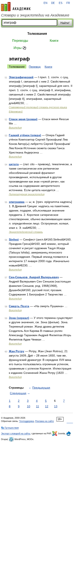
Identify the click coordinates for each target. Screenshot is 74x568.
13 (55, 406)
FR (68, 3)
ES (60, 3)
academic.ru (16, 6)
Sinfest (14, 239)
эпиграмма (16, 201)
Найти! (64, 22)
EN (45, 3)
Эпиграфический (21, 77)
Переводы (20, 40)
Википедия (15, 127)
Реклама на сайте (44, 421)
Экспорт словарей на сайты (15, 433)
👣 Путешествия (10, 427)
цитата (14, 164)
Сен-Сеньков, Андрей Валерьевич (34, 277)
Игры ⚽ (20, 48)
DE (53, 3)
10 (28, 406)
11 (37, 406)
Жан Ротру (16, 351)
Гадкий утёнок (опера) (25, 135)
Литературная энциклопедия (26, 194)
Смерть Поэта (19, 306)
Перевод (34, 66)
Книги (54, 40)
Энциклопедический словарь (26, 232)
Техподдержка (26, 421)
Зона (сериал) (19, 317)
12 (46, 406)
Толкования (37, 33)
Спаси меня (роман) (23, 119)
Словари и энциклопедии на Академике (35, 15)
